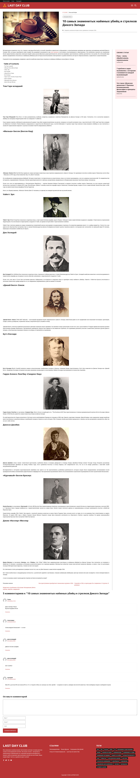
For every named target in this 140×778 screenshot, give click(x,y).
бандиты (67, 30)
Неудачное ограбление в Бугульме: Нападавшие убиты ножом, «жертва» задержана (19, 588)
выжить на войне (116, 755)
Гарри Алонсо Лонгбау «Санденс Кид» (13, 76)
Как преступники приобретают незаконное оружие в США (56, 583)
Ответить (7, 612)
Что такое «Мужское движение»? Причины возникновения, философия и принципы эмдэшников (126, 87)
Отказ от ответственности (57, 751)
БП (101, 749)
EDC (98, 749)
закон (80, 30)
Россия (106, 749)
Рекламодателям (55, 749)
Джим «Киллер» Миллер (9, 82)
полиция (91, 30)
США (95, 30)
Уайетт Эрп (6, 69)
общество (103, 758)
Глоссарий (18, 1)
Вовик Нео (119, 93)
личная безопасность (129, 755)
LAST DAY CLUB (18, 5)
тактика (117, 764)
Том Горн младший (8, 66)
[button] (135, 5)
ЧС (115, 749)
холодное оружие (101, 767)
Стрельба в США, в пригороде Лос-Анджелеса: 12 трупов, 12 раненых (91, 584)
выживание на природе (103, 755)
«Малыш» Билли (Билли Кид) (11, 68)
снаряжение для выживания (105, 764)
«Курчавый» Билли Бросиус (10, 80)
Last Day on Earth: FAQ (73, 751)
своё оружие (54, 52)
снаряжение (124, 761)
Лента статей (6, 1)
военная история (74, 30)
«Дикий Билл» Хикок (9, 73)
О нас (13, 1)
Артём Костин (120, 77)
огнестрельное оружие (114, 758)
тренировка (124, 764)
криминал (85, 30)
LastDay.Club (120, 62)
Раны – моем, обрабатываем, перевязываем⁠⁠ (123, 58)
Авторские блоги (67, 16)
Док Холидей (7, 71)
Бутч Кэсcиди (7, 75)
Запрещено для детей (76, 749)
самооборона (115, 761)
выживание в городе (129, 752)
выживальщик (117, 752)
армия (98, 752)
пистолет (124, 758)
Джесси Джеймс (8, 78)
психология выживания (103, 761)
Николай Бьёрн (73, 12)
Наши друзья (65, 749)
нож (98, 758)
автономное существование (125, 749)
